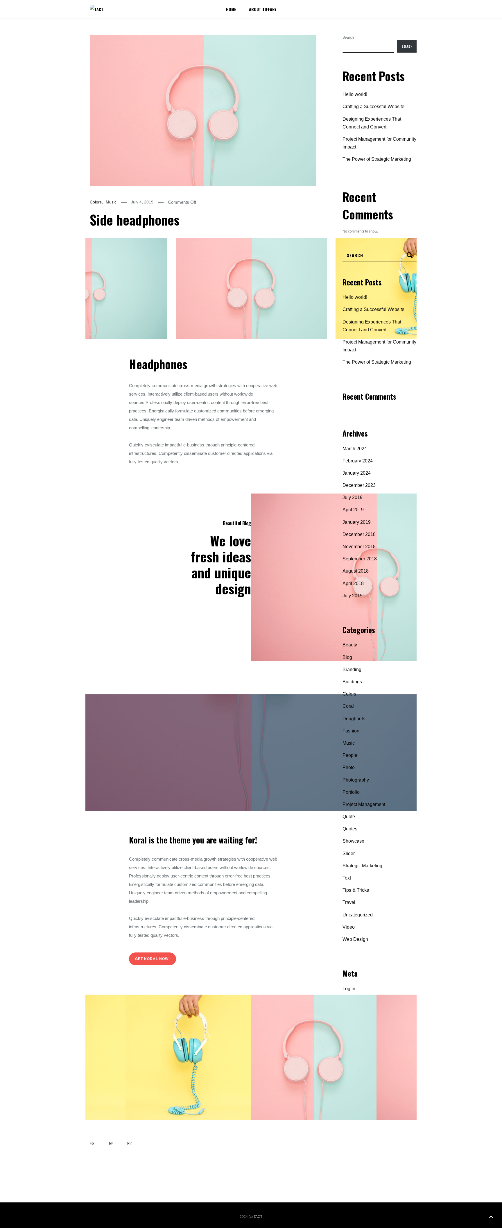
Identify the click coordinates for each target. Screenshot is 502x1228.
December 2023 (359, 485)
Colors (96, 202)
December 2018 (359, 534)
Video (349, 927)
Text (347, 877)
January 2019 (357, 522)
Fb (92, 1143)
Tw (110, 1143)
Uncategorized (358, 914)
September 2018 (360, 558)
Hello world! (355, 94)
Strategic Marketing (362, 865)
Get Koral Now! (152, 959)
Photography (356, 779)
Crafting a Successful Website (373, 106)
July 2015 (353, 595)
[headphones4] (188, 1057)
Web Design (355, 939)
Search (348, 37)
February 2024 (358, 460)
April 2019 (353, 509)
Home (231, 9)
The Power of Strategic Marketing (377, 159)
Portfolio (351, 792)
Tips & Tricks (356, 890)
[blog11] (313, 1057)
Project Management (364, 804)
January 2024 (357, 473)
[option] (91, 288)
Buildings (352, 681)
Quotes (350, 828)
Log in (349, 988)
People (350, 755)
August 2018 (356, 571)
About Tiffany (262, 9)
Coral (348, 706)
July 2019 (353, 497)
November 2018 (359, 546)
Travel (349, 902)
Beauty (350, 644)
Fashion (351, 730)
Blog (347, 657)
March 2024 (355, 448)
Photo (349, 767)
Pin (129, 1143)
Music (111, 202)
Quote (349, 816)
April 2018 (353, 583)
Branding (352, 669)
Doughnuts (354, 718)
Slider (349, 853)
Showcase (353, 841)
